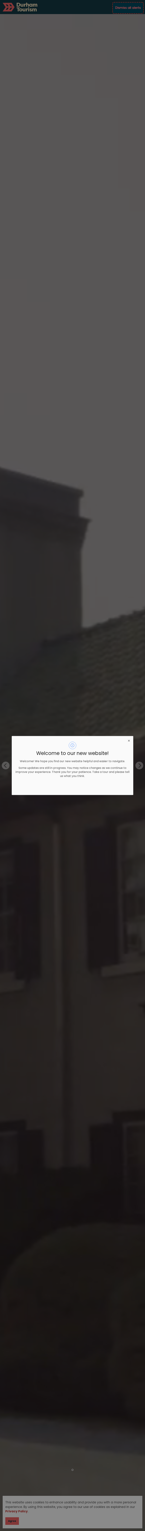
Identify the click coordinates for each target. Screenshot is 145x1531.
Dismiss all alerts (128, 8)
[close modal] (129, 740)
